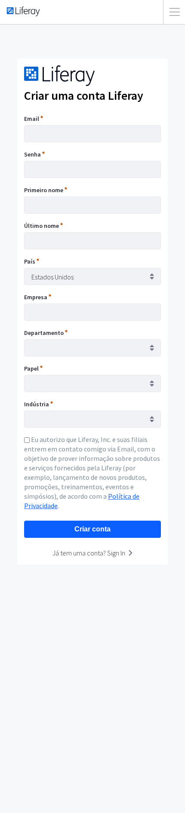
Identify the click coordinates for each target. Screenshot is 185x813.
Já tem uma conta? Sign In (88, 553)
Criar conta (92, 529)
